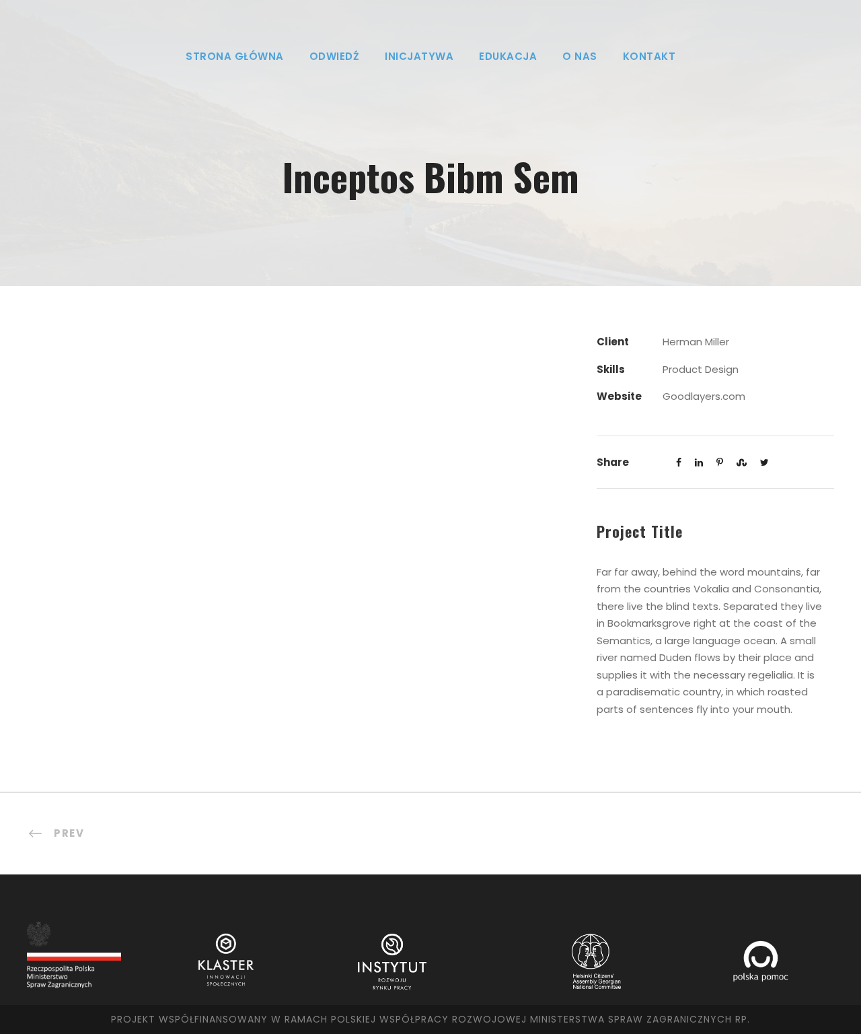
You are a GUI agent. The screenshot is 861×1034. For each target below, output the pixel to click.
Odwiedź (334, 56)
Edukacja (508, 56)
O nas (579, 56)
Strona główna (235, 56)
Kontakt (649, 56)
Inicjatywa (419, 56)
